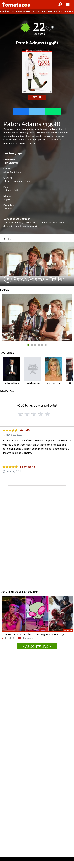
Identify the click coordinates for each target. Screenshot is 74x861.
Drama (27, 181)
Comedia (18, 181)
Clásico (7, 181)
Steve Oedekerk (12, 172)
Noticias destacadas (49, 11)
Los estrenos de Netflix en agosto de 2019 (33, 634)
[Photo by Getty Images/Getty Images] (36, 340)
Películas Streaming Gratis (17, 11)
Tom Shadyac (10, 162)
